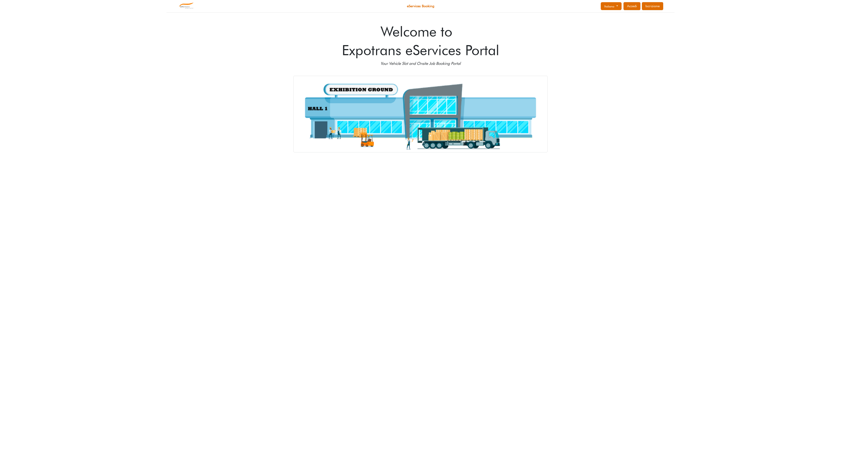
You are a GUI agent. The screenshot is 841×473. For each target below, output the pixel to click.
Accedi (632, 6)
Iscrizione (652, 6)
